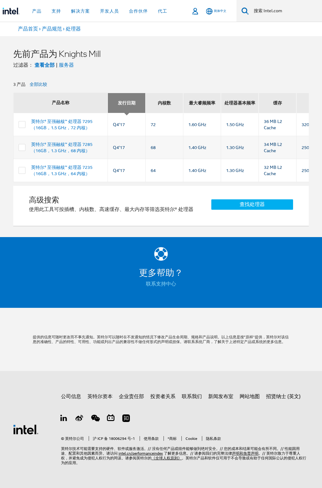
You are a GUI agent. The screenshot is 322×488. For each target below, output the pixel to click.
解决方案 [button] (80, 11)
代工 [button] (162, 11)
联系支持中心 (161, 284)
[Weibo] (79, 419)
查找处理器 (252, 204)
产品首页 (28, 29)
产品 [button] (37, 11)
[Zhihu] (126, 419)
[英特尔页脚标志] (25, 429)
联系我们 (192, 396)
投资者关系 (162, 396)
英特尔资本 (100, 396)
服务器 (66, 65)
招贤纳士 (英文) (283, 396)
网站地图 (250, 396)
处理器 (73, 29)
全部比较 (38, 84)
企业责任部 (131, 396)
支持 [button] (56, 11)
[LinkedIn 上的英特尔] (63, 419)
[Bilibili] (110, 419)
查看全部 (45, 65)
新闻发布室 (220, 396)
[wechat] (95, 419)
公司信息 (71, 396)
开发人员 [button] (109, 11)
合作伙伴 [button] (138, 11)
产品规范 (52, 29)
